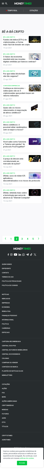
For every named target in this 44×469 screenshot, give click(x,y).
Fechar (22, 463)
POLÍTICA (5, 324)
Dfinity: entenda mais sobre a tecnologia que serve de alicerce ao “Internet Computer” (16, 195)
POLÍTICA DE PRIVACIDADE (11, 281)
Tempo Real (12, 10)
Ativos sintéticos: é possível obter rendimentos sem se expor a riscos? (15, 127)
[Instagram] (11, 254)
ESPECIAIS (6, 332)
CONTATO (5, 273)
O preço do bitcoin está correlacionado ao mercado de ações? (13, 161)
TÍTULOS (5, 426)
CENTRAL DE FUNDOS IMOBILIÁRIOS (14, 350)
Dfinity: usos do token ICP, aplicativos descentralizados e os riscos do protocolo (21, 178)
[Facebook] (8, 255)
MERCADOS (6, 298)
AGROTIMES (6, 440)
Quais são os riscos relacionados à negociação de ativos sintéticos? (15, 110)
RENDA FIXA (6, 311)
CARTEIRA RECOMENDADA (11, 341)
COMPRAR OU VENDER (10, 362)
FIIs (3, 393)
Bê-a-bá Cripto (9, 37)
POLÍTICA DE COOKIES (10, 285)
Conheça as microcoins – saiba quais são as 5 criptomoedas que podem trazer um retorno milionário (18, 92)
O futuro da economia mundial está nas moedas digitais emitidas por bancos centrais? (19, 59)
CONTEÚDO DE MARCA (10, 367)
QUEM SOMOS (7, 264)
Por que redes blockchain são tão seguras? (14, 75)
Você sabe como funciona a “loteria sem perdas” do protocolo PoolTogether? (14, 144)
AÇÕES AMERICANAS (9, 401)
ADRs (4, 418)
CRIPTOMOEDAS (8, 405)
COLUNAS (5, 358)
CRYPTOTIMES (7, 435)
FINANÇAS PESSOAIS (9, 315)
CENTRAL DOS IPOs (9, 346)
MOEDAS (5, 409)
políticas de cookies (27, 458)
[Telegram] (27, 254)
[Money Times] (23, 3)
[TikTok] (31, 254)
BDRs (4, 397)
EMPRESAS (6, 303)
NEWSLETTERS (7, 375)
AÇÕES (4, 388)
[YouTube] (15, 254)
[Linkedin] (20, 254)
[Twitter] (35, 254)
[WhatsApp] (23, 254)
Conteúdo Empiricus (11, 85)
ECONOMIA (6, 307)
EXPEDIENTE (6, 268)
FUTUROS (5, 414)
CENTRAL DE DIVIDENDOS (11, 354)
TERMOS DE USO (7, 277)
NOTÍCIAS (5, 294)
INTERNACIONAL (8, 320)
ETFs (3, 422)
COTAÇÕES (6, 384)
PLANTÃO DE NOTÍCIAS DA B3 (12, 371)
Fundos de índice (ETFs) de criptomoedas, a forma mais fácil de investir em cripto (16, 42)
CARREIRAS (6, 328)
